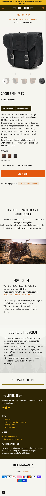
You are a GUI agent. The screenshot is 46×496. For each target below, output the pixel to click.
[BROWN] (9, 155)
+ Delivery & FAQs (9, 425)
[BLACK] (15, 155)
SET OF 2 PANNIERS (25, 165)
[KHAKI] (3, 155)
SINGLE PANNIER (8, 165)
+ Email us (6, 420)
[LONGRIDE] (23, 8)
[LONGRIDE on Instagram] (6, 408)
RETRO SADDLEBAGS (28, 19)
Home (12, 19)
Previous (20, 14)
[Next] (30, 74)
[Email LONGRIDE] (3, 408)
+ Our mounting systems (12, 439)
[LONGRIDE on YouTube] (9, 408)
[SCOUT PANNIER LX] (23, 48)
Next (28, 14)
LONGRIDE (25, 472)
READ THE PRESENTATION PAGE (18, 294)
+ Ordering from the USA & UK (14, 422)
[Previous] (16, 74)
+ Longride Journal (9, 436)
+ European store (9, 427)
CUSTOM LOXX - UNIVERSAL (28, 183)
